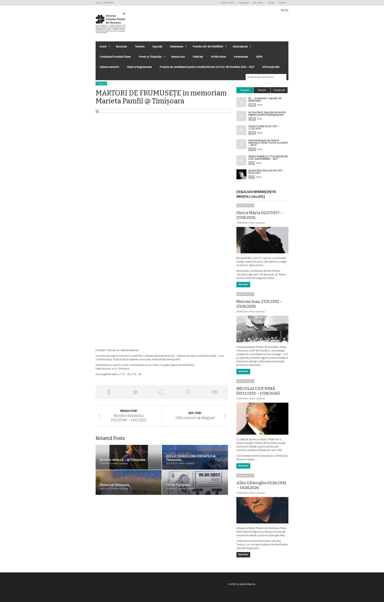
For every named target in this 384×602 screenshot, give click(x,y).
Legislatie (244, 2)
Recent (262, 90)
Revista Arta (178, 56)
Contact (282, 2)
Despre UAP (226, 2)
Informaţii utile (270, 66)
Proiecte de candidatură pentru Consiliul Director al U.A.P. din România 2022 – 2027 (207, 66)
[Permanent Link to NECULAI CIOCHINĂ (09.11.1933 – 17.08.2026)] (262, 419)
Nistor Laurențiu (257, 223)
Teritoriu (140, 46)
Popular (244, 90)
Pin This (188, 392)
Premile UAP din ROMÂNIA (206, 47)
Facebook (279, 90)
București (121, 46)
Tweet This (135, 392)
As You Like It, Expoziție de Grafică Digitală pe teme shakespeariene (267, 113)
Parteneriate (241, 56)
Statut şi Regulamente (139, 66)
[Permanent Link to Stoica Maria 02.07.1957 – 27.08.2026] (262, 240)
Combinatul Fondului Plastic (115, 56)
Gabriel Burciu (247, 584)
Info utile (256, 2)
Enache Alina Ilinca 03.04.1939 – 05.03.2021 (266, 171)
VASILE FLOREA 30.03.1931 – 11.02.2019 (264, 127)
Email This (214, 392)
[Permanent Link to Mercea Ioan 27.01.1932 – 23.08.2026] (262, 329)
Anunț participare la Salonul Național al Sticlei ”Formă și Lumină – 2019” (268, 143)
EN (282, 10)
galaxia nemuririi (245, 205)
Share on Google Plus (161, 392)
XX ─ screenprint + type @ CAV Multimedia (265, 99)
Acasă (101, 47)
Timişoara (101, 83)
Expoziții (157, 46)
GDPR (259, 56)
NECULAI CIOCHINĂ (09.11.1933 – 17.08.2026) (258, 391)
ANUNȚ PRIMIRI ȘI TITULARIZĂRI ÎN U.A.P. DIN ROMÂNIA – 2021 (268, 157)
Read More (243, 284)
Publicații (198, 56)
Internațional (238, 47)
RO (286, 10)
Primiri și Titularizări (148, 57)
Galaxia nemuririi (109, 66)
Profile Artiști (218, 56)
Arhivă (271, 2)
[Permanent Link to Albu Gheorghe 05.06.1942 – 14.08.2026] (262, 510)
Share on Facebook (109, 392)
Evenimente (174, 47)
